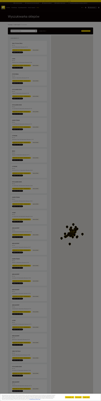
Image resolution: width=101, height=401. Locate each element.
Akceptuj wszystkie (86, 397)
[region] (50, 397)
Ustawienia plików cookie (69, 397)
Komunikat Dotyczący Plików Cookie (34, 399)
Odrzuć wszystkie (78, 397)
